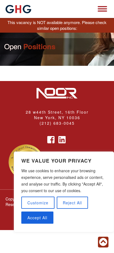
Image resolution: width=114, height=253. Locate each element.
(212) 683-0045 (57, 123)
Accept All (37, 217)
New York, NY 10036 (57, 117)
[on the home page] (18, 9)
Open (29, 46)
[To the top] (103, 242)
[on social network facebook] (51, 137)
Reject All (72, 202)
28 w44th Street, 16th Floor (57, 112)
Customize (37, 202)
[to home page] (57, 94)
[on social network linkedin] (62, 137)
